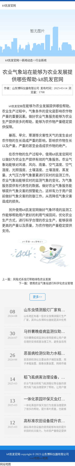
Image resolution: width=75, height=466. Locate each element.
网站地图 (5, 464)
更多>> (37, 296)
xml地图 (34, 458)
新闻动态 (27, 60)
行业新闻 (41, 60)
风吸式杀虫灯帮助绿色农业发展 (32, 279)
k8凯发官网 (9, 5)
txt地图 (43, 458)
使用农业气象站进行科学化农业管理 (51, 283)
